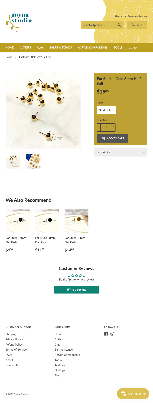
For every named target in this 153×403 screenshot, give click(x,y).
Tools (118, 47)
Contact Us (13, 365)
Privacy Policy (14, 339)
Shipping (11, 334)
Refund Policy (14, 344)
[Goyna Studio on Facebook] (106, 334)
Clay (40, 47)
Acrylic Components (93, 47)
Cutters (25, 47)
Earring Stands (61, 47)
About (9, 360)
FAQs (9, 355)
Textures (60, 365)
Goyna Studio (21, 394)
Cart (140, 24)
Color (100, 102)
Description (104, 152)
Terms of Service (16, 349)
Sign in (118, 16)
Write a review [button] (76, 289)
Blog (57, 375)
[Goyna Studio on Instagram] (112, 334)
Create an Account (137, 16)
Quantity (102, 120)
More (132, 47)
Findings (60, 370)
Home (10, 47)
